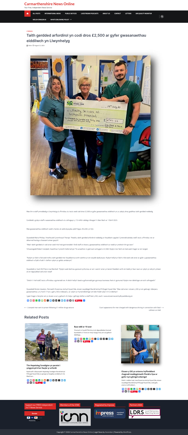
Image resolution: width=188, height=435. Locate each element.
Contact (117, 13)
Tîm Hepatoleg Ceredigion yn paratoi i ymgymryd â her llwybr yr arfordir (43, 366)
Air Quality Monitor (144, 13)
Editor (30, 45)
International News (53, 13)
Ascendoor (109, 432)
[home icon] (27, 13)
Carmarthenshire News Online (49, 4)
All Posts (36, 13)
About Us (106, 13)
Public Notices (71, 13)
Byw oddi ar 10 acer (83, 326)
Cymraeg (30, 31)
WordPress (127, 432)
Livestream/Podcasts (89, 13)
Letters (128, 13)
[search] (162, 16)
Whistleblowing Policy (59, 19)
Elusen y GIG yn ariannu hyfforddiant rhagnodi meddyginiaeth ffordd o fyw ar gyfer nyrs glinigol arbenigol (139, 374)
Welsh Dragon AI (39, 19)
